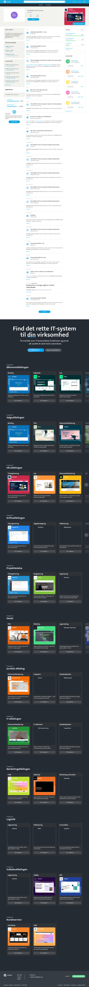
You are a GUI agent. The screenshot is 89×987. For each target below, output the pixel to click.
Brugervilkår (73, 985)
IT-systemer (48, 5)
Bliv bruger (74, 1)
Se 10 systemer (43, 752)
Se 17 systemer (18, 501)
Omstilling (11, 925)
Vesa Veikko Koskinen (75, 102)
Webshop (37, 624)
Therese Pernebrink (39, 121)
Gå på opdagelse (35, 350)
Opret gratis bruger (78, 976)
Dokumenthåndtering (67, 423)
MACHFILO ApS (10, 105)
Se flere (44, 312)
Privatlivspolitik (67, 985)
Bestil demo (14, 122)
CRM (9, 774)
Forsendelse (64, 825)
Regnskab (37, 373)
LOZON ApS (9, 100)
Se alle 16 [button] (7, 85)
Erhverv (19, 977)
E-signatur (37, 674)
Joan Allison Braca (75, 71)
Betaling (11, 373)
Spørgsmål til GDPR (81, 985)
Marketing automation (68, 774)
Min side (41, 5)
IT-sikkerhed (38, 724)
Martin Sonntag (74, 92)
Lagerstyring (64, 624)
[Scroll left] (2, 387)
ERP (61, 875)
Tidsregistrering (13, 473)
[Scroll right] (86, 387)
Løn (61, 373)
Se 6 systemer (44, 601)
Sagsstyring (64, 574)
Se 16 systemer (69, 451)
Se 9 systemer (70, 802)
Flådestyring (64, 523)
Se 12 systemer (18, 401)
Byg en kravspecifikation (53, 350)
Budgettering (38, 574)
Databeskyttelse (65, 674)
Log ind (80, 1)
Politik (19, 979)
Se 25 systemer (18, 953)
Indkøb (36, 875)
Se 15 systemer (43, 451)
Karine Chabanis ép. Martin (32, 65)
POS (35, 423)
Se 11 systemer (18, 802)
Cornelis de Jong (74, 81)
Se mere (28, 40)
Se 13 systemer (69, 401)
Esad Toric (28, 121)
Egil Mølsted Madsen (46, 65)
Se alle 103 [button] (68, 111)
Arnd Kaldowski (74, 60)
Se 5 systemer (44, 702)
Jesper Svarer (29, 276)
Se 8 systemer (70, 702)
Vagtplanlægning (40, 523)
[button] (75, 66)
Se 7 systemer (44, 551)
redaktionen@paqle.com (36, 977)
